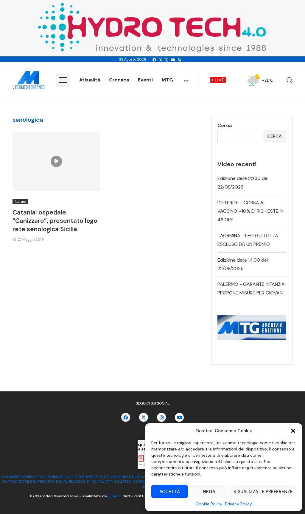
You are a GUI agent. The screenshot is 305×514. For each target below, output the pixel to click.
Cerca (224, 125)
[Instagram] (167, 60)
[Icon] (56, 161)
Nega (209, 492)
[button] (293, 431)
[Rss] (179, 60)
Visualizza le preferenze (263, 492)
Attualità (89, 80)
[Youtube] (173, 60)
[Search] (289, 80)
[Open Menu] (63, 80)
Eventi (145, 80)
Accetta (169, 492)
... (186, 78)
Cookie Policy (209, 504)
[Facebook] (154, 60)
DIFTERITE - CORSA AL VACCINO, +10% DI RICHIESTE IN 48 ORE (250, 211)
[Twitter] (160, 60)
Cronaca (119, 80)
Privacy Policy (238, 504)
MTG (167, 80)
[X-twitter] (143, 417)
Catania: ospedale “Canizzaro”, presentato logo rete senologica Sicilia (55, 221)
